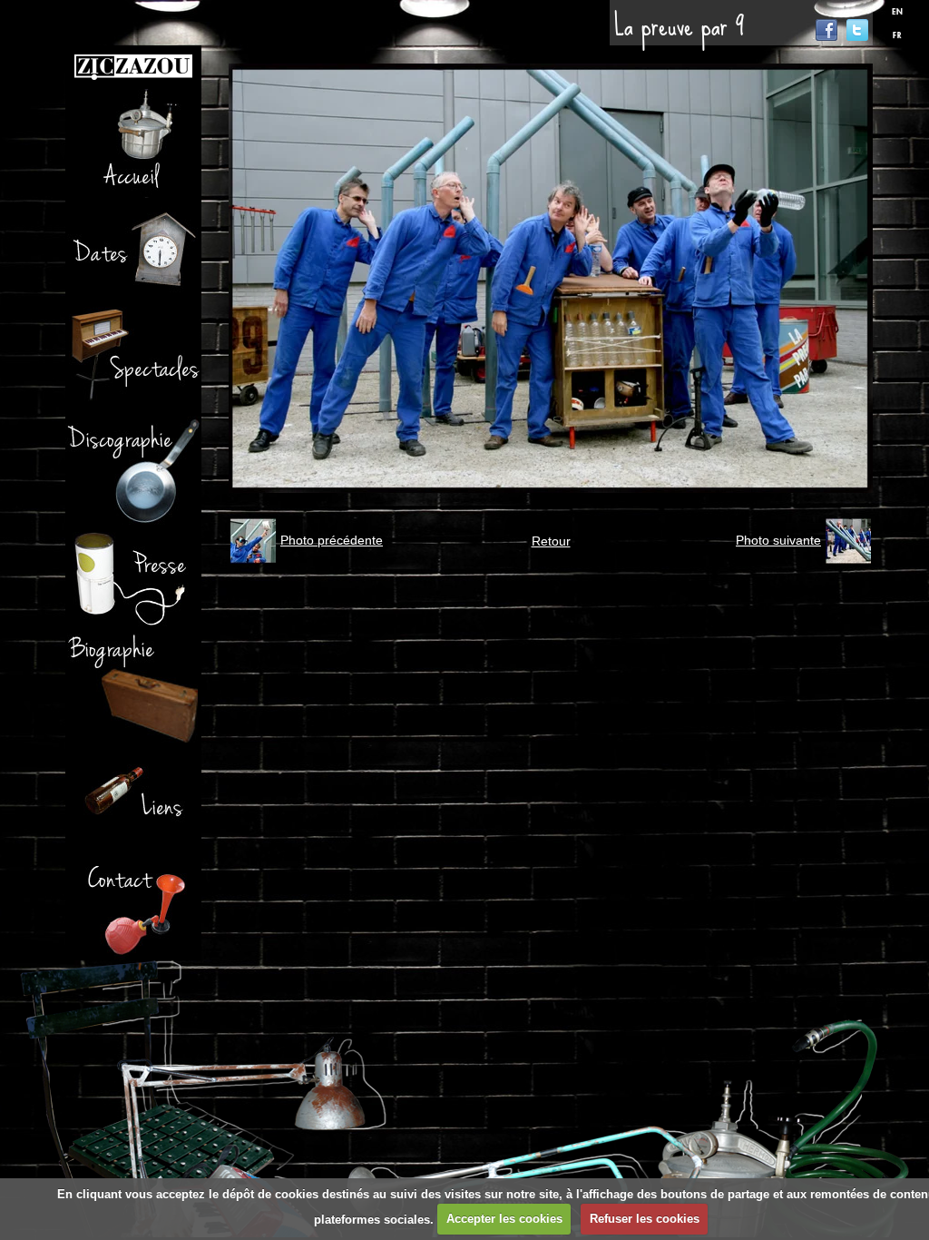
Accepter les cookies (504, 1218)
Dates (133, 252)
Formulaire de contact (133, 905)
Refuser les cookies (644, 1218)
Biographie (133, 688)
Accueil (133, 143)
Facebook (826, 30)
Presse (133, 579)
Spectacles (133, 361)
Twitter (857, 30)
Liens (133, 797)
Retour (551, 541)
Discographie (133, 470)
